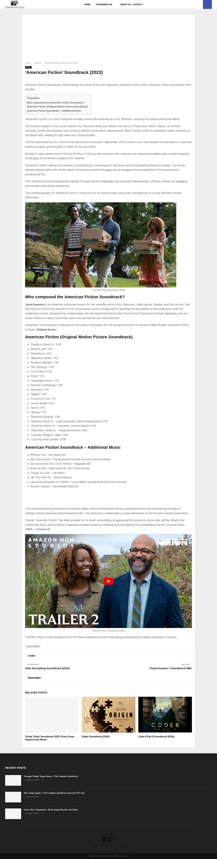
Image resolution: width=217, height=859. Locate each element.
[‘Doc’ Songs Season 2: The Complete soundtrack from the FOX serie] (13, 797)
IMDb (29, 529)
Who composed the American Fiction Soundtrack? (55, 102)
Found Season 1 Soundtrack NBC (171, 668)
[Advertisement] (108, 39)
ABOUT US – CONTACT (131, 4)
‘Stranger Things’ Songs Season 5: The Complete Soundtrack (50, 776)
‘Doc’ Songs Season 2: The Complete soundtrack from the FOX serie (54, 793)
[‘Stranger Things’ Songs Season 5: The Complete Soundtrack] (13, 780)
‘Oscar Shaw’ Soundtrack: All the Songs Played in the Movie (50, 810)
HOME (87, 4)
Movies (28, 67)
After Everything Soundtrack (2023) (47, 668)
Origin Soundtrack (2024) (96, 736)
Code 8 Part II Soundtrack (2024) (156, 736)
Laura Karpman (33, 646)
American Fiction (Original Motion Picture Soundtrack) (57, 106)
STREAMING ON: (104, 4)
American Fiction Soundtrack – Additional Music (54, 110)
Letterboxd (42, 529)
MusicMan (34, 677)
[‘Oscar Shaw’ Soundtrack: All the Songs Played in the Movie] (13, 813)
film (33, 637)
